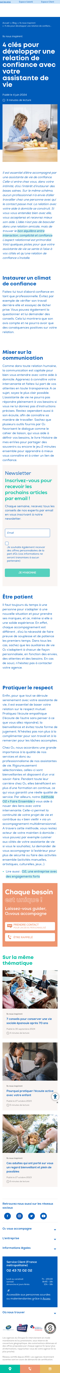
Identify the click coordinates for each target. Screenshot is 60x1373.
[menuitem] (10, 1369)
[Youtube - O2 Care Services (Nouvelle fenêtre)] (43, 1216)
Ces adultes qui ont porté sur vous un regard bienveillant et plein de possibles (29, 1167)
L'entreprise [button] (10, 1238)
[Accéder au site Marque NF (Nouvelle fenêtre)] (9, 1328)
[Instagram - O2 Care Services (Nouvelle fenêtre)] (19, 1216)
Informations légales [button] (16, 1248)
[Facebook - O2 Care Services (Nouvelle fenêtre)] (7, 1216)
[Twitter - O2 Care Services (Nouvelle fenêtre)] (31, 1216)
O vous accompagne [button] (17, 1228)
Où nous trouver (13, 1312)
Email (10, 532)
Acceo (46, 1298)
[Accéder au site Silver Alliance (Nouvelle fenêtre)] (51, 1328)
